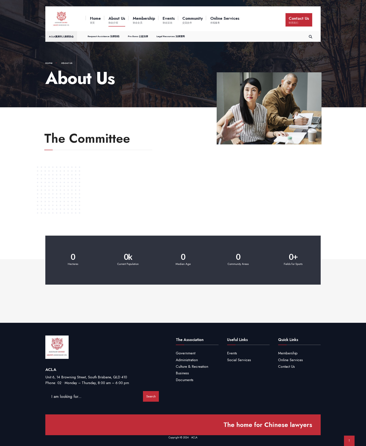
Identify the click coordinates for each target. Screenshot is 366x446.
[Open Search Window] (310, 36)
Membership (144, 19)
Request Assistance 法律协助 (103, 36)
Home (95, 19)
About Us (116, 19)
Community (192, 19)
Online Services (224, 19)
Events (169, 19)
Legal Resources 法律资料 (171, 36)
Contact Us (299, 19)
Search (151, 396)
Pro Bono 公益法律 (138, 36)
